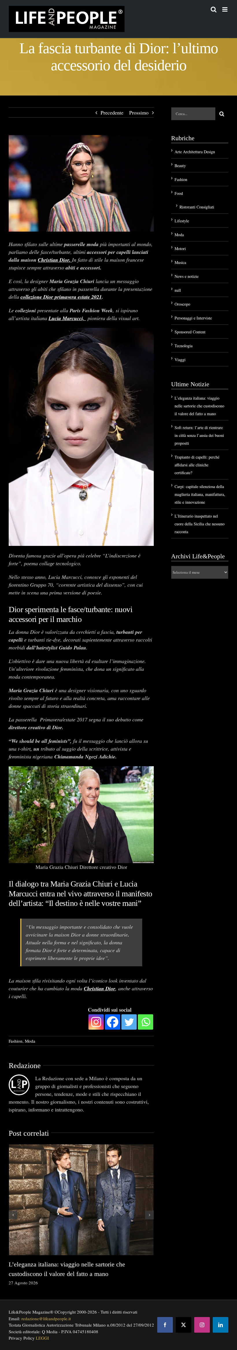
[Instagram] (96, 1021)
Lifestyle (182, 221)
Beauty (180, 165)
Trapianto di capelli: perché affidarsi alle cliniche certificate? (197, 464)
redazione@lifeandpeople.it (46, 1318)
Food (179, 193)
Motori (180, 248)
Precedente (112, 112)
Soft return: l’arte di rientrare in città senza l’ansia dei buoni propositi (199, 435)
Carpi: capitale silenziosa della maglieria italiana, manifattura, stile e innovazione (200, 494)
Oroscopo (182, 304)
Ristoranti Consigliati (196, 207)
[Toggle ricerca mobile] (213, 9)
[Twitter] (129, 1021)
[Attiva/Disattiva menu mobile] (225, 9)
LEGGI (42, 1337)
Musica (180, 262)
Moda (30, 1040)
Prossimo (139, 112)
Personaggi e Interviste (193, 318)
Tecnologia (183, 345)
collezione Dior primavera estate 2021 (61, 296)
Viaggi (180, 359)
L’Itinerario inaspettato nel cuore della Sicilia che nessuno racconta (200, 523)
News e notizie (187, 276)
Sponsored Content (190, 332)
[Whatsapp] (145, 1021)
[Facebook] (112, 1021)
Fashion (16, 1040)
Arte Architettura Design (195, 151)
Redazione (25, 1065)
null (178, 290)
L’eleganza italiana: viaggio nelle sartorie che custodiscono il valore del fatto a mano (199, 405)
